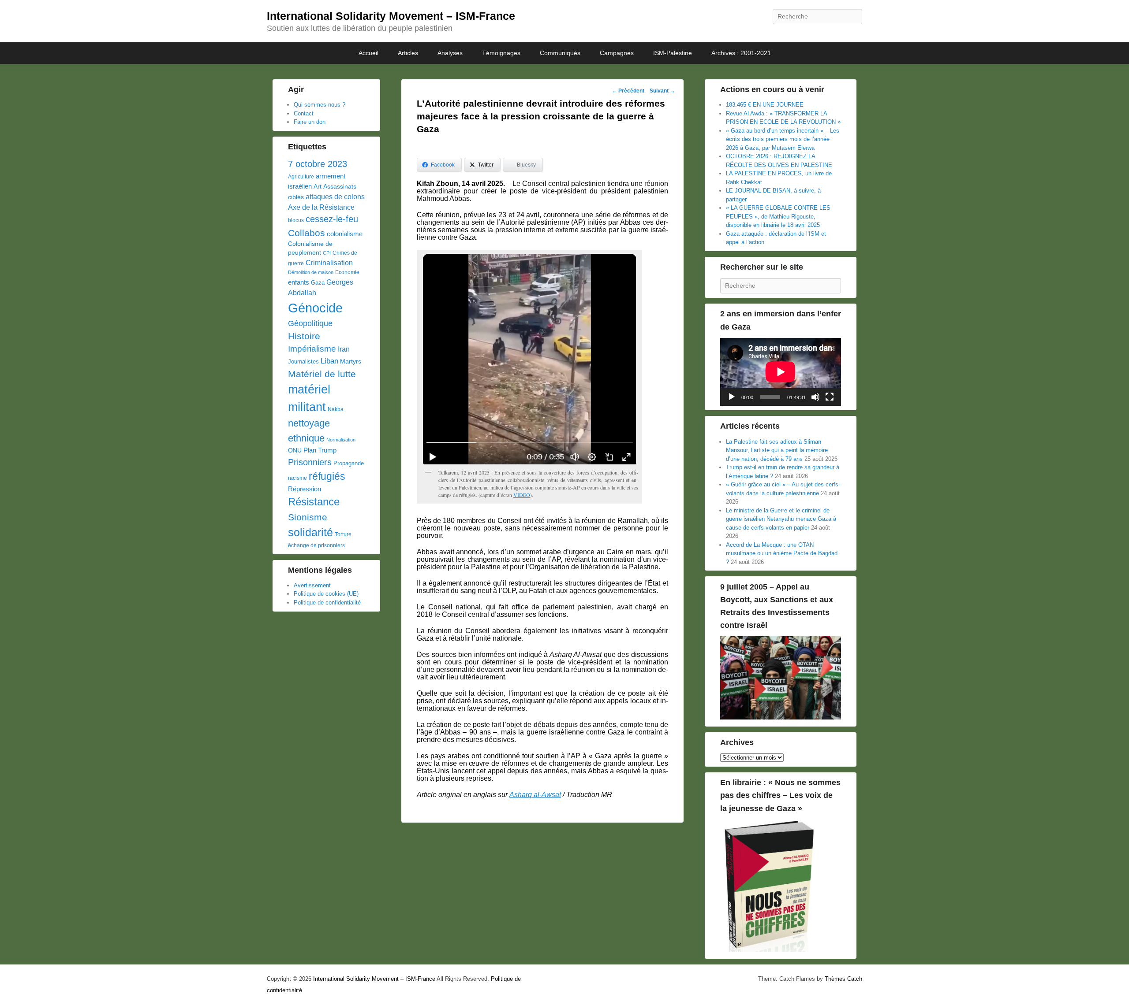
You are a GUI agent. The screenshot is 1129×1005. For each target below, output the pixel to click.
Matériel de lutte (322, 374)
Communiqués (560, 52)
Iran (344, 349)
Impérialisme (312, 348)
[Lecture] (731, 397)
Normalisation (340, 439)
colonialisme (345, 233)
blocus (296, 220)
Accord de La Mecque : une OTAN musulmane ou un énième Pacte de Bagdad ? (781, 553)
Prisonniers (310, 462)
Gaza (318, 282)
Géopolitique (310, 323)
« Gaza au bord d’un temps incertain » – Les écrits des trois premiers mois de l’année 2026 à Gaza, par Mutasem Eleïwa (782, 139)
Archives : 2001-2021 (741, 52)
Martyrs (350, 361)
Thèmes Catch (843, 978)
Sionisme (307, 517)
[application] (780, 372)
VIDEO (521, 494)
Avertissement (312, 585)
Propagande (348, 463)
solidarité (310, 532)
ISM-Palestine (672, 52)
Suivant (662, 91)
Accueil (368, 52)
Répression (304, 489)
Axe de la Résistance (321, 207)
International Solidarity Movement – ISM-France (391, 16)
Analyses (450, 52)
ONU (295, 450)
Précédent (628, 91)
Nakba (336, 409)
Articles (408, 52)
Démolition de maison (310, 272)
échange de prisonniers (316, 545)
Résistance (314, 502)
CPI (327, 253)
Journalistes (303, 361)
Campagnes (617, 52)
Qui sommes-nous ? (319, 104)
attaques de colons (335, 196)
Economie (347, 272)
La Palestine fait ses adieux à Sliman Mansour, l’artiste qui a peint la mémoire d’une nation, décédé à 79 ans (777, 450)
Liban (329, 360)
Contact (304, 113)
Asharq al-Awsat (535, 794)
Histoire (304, 336)
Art (318, 186)
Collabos (306, 233)
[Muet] (815, 397)
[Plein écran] (829, 397)
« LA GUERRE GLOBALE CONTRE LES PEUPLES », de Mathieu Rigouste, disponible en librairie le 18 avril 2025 (778, 216)
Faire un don (309, 122)
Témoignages (501, 52)
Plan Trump (319, 450)
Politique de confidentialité (327, 602)
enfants (298, 282)
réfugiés (327, 476)
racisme (297, 478)
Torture (343, 534)
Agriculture (301, 177)
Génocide (315, 307)
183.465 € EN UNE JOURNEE (765, 104)
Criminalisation (329, 263)
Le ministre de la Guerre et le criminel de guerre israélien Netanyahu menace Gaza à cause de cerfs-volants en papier (781, 519)
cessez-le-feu (332, 219)
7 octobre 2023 (317, 164)
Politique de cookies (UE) (326, 593)
